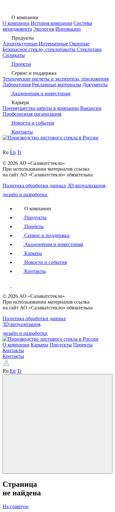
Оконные (79, 43)
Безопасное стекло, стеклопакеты (40, 49)
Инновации (68, 29)
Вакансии (91, 108)
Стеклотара (89, 49)
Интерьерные (54, 43)
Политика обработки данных (34, 185)
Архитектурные (21, 43)
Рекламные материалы (56, 84)
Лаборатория (17, 84)
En (13, 152)
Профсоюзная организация (32, 114)
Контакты (13, 356)
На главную (15, 506)
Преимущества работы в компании (41, 108)
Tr (19, 152)
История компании (51, 23)
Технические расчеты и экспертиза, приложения (56, 78)
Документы (95, 84)
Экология (43, 29)
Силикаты (14, 55)
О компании (16, 23)
